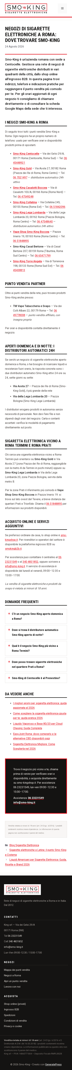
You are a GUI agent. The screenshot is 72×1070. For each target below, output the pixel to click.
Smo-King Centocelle (26, 153)
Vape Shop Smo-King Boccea (31, 231)
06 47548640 (45, 221)
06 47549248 (25, 196)
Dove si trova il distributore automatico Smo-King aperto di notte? (35, 632)
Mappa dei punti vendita (17, 969)
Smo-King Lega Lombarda (29, 212)
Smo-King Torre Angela (27, 261)
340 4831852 (30, 561)
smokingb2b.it (13, 548)
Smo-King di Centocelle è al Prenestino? (36, 678)
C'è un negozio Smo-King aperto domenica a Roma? (37, 616)
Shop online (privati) (15, 1003)
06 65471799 (43, 255)
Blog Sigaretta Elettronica (24, 845)
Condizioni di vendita (15, 1020)
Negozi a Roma (12, 975)
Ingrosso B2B (11, 1009)
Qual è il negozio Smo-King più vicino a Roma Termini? (35, 648)
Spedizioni (9, 1015)
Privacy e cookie (13, 1026)
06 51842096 (57, 206)
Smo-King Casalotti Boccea (30, 187)
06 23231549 (36, 798)
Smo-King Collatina (25, 202)
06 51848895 (21, 240)
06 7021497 (20, 177)
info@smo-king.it (15, 566)
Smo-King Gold (22, 168)
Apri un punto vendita (15, 981)
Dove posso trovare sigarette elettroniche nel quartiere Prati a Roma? (37, 664)
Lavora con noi (12, 986)
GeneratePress (53, 1064)
